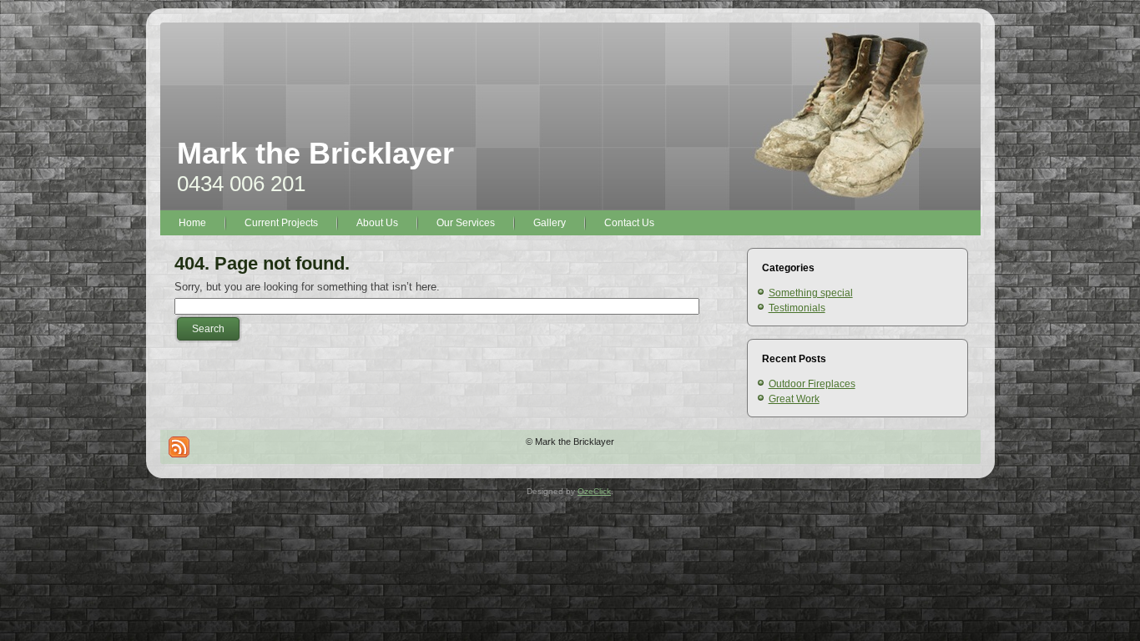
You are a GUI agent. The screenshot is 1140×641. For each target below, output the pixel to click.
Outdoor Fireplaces (812, 384)
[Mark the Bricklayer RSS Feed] (179, 447)
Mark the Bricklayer (315, 153)
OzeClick (594, 491)
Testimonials (797, 308)
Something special (811, 293)
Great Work (794, 399)
